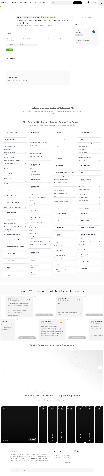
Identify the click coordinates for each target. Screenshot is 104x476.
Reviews (56, 455)
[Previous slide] (4, 368)
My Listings (67, 457)
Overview (8, 33)
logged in (16, 80)
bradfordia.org (34, 44)
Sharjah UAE (36, 17)
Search (78, 2)
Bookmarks (57, 457)
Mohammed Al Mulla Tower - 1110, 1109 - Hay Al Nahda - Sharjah (34, 25)
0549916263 (11, 44)
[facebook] (88, 470)
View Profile (78, 34)
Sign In (94, 2)
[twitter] (84, 470)
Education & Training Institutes (24, 17)
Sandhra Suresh (79, 32)
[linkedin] (86, 470)
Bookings (56, 460)
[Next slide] (100, 368)
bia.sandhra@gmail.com (22, 44)
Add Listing (67, 462)
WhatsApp (10, 49)
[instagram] (91, 470)
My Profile (66, 455)
